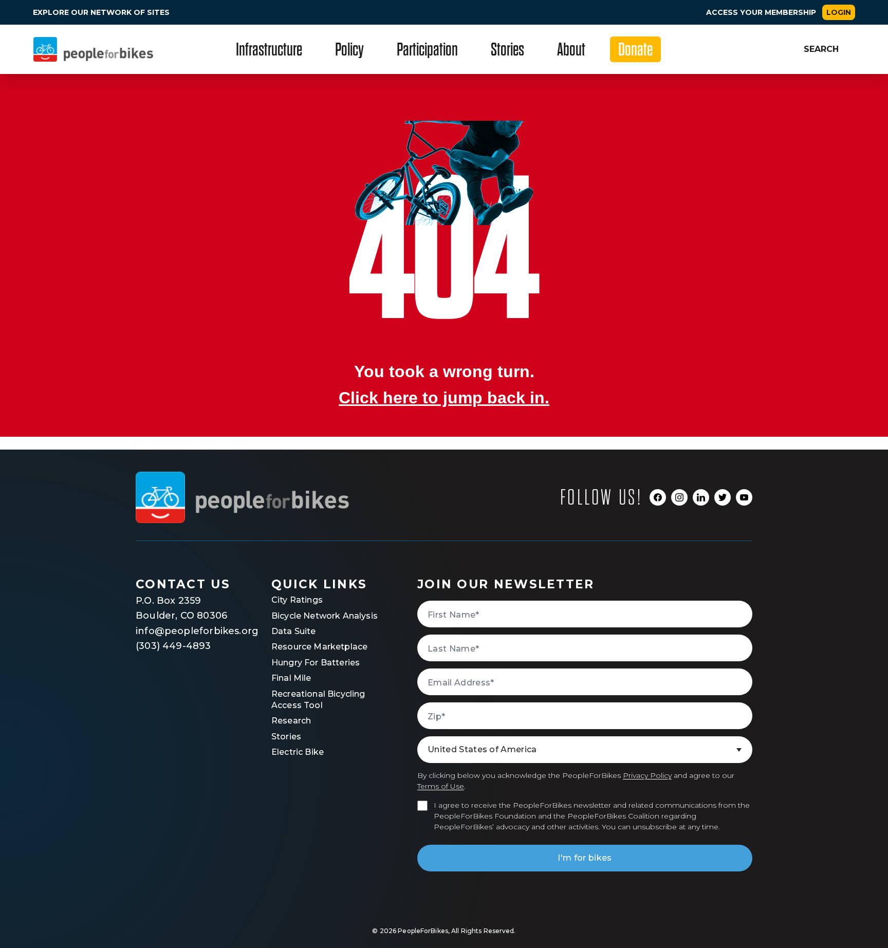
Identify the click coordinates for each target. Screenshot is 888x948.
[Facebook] (658, 497)
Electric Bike (297, 752)
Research (291, 721)
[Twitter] (722, 497)
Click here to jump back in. (444, 397)
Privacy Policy (647, 775)
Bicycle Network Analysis (324, 616)
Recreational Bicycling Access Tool (318, 699)
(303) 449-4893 (173, 646)
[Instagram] (679, 497)
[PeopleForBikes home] (242, 497)
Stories (286, 736)
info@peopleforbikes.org (187, 631)
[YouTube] (744, 497)
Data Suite (293, 631)
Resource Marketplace (319, 647)
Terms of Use (440, 786)
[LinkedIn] (701, 497)
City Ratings (297, 600)
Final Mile (291, 678)
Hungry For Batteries (315, 662)
